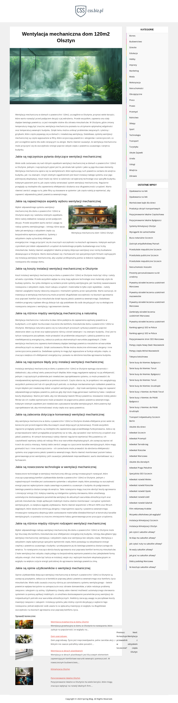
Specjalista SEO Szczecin (140, 473)
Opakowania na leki (138, 191)
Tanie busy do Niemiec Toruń (142, 368)
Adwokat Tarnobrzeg (138, 444)
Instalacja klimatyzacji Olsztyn (143, 526)
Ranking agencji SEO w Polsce (143, 327)
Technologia (135, 135)
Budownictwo (135, 41)
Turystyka (133, 146)
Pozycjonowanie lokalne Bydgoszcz (145, 220)
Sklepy (132, 123)
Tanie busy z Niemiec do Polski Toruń (146, 391)
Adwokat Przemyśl (137, 438)
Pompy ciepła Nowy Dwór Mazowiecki (146, 345)
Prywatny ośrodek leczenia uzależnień (147, 321)
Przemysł (133, 111)
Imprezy (133, 65)
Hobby (132, 59)
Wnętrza (133, 170)
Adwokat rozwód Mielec (140, 479)
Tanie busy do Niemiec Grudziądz (144, 386)
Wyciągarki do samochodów (142, 232)
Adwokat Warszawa (138, 456)
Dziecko (132, 47)
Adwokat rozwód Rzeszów (141, 485)
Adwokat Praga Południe (140, 467)
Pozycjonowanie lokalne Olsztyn (65, 678)
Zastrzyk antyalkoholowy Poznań (144, 243)
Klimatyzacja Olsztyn (60, 669)
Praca (131, 100)
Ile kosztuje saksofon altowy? (142, 567)
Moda (132, 76)
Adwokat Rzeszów (137, 450)
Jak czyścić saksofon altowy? (142, 532)
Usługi (132, 164)
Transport (134, 141)
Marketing (134, 70)
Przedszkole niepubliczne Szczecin (145, 249)
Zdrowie (133, 176)
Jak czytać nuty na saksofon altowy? (145, 543)
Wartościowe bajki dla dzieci (142, 202)
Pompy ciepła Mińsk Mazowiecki (144, 350)
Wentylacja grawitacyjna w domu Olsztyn (70, 621)
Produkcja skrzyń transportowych (144, 208)
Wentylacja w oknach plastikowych (67, 650)
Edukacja (133, 53)
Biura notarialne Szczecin (141, 237)
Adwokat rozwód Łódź (139, 497)
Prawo (132, 106)
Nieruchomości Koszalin (140, 267)
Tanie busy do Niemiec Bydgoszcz (144, 362)
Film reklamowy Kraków (140, 508)
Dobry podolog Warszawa (141, 561)
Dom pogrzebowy (59, 636)
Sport (131, 129)
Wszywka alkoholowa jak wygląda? (145, 514)
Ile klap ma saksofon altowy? (142, 538)
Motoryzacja (135, 82)
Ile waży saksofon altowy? (141, 549)
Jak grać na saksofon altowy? (142, 555)
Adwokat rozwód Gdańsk (140, 502)
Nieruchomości (136, 88)
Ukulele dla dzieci (137, 426)
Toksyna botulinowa (138, 356)
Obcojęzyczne (135, 94)
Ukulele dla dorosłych (139, 462)
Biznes (132, 35)
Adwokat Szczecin (137, 432)
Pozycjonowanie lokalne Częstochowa (146, 214)
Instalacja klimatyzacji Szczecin (143, 520)
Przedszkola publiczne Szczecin (144, 255)
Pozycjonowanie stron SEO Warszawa (146, 339)
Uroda (132, 158)
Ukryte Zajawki (136, 152)
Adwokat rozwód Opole (140, 491)
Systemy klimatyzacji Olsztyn (142, 226)
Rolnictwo (133, 117)
